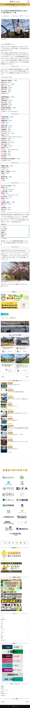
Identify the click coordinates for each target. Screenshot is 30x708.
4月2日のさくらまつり (6, 284)
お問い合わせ (3, 640)
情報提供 (2, 686)
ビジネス (2, 632)
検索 (27, 376)
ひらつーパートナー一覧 (5, 560)
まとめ (2, 623)
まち (28, 16)
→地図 (10, 146)
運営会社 (2, 691)
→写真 (3, 175)
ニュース (2, 617)
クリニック (3, 628)
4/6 (5, 111)
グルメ (2, 621)
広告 (1, 638)
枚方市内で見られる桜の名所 (11, 251)
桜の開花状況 (12, 317)
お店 (1, 625)
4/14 (9, 111)
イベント (2, 630)
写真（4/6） (6, 124)
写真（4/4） (6, 169)
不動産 (2, 636)
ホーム (2, 615)
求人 (1, 634)
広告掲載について (4, 693)
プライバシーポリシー (5, 689)
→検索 (15, 80)
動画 (4, 180)
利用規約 (2, 688)
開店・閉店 (3, 619)
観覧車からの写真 (7, 137)
